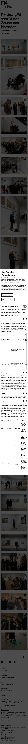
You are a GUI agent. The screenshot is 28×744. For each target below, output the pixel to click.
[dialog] (14, 372)
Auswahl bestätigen (7, 295)
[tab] (12, 306)
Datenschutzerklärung (13, 289)
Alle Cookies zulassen (8, 300)
